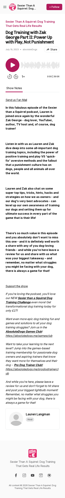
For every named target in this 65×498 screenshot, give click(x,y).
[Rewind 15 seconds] (9, 76)
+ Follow (54, 6)
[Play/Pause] (12, 65)
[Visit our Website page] (41, 475)
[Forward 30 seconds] (16, 76)
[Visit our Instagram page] (24, 475)
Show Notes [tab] (14, 88)
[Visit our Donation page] (49, 475)
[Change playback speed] (23, 76)
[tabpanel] (32, 253)
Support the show (17, 286)
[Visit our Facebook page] (16, 475)
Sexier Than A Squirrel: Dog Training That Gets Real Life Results (26, 7)
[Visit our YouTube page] (32, 475)
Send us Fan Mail (16, 100)
